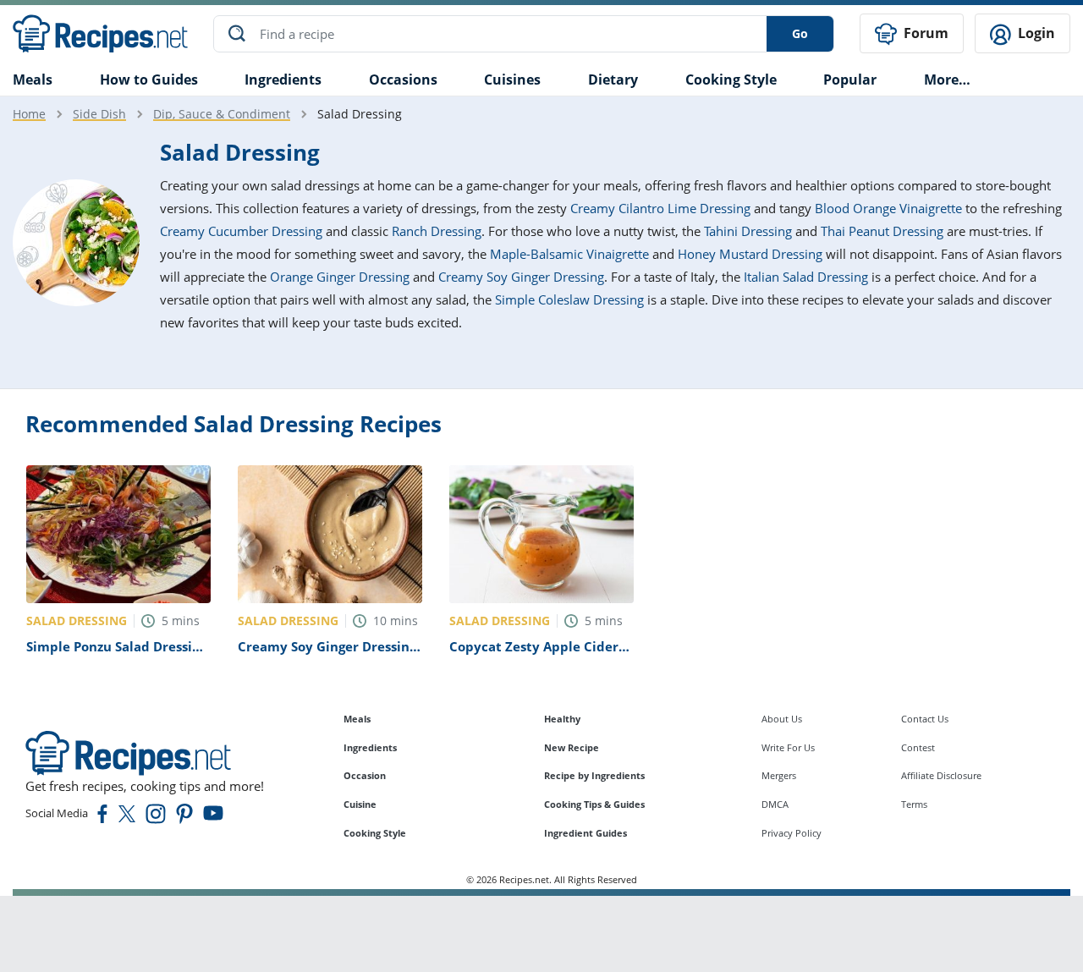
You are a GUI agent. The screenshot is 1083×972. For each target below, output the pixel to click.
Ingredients (283, 79)
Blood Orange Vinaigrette (888, 208)
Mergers (778, 775)
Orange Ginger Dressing (340, 276)
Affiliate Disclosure (941, 775)
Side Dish (99, 114)
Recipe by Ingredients (594, 775)
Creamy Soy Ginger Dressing (521, 276)
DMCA (775, 804)
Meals (357, 718)
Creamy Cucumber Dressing (241, 230)
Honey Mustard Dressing (750, 253)
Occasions (403, 79)
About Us (781, 718)
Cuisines (512, 79)
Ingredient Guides (585, 832)
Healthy (562, 718)
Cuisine (360, 804)
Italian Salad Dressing (806, 276)
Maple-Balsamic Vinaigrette (569, 253)
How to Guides (149, 79)
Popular (850, 79)
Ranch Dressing (436, 230)
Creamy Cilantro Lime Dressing (660, 208)
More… (947, 79)
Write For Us (788, 747)
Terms (914, 804)
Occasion (365, 775)
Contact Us (924, 718)
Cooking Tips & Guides (594, 804)
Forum (924, 33)
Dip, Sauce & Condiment (221, 114)
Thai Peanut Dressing (882, 230)
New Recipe (571, 747)
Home (29, 114)
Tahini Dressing (748, 230)
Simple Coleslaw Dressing (569, 299)
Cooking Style (375, 832)
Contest (918, 747)
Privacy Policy (791, 832)
